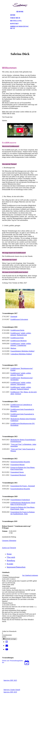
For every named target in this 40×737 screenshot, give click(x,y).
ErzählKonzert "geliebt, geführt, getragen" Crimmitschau (20, 344)
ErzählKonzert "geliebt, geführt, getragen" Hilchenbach (20, 383)
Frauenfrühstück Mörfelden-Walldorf (22, 351)
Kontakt (14, 23)
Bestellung (16, 21)
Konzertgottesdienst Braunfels (20, 489)
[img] (20, 5)
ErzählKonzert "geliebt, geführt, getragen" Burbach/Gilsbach (20, 388)
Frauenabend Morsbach (18, 475)
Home (12, 15)
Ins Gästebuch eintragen (30, 575)
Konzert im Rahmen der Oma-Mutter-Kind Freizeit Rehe (22, 468)
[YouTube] (7, 649)
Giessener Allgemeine (9, 540)
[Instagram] (7, 641)
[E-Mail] (7, 645)
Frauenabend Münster (17, 464)
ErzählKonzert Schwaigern (19, 319)
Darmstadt (13, 316)
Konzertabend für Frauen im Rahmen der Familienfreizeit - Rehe (22, 513)
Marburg (13, 348)
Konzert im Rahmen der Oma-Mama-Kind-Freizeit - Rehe (22, 508)
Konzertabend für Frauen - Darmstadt (22, 486)
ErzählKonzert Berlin (17, 330)
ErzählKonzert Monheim (18, 341)
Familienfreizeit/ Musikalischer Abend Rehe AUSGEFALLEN (22, 503)
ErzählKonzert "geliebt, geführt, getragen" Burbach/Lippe (20, 334)
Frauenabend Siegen (17, 472)
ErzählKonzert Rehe (17, 338)
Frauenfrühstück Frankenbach (20, 500)
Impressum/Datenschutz (19, 27)
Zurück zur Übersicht (9, 548)
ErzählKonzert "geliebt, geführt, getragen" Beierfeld (20, 374)
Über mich (15, 18)
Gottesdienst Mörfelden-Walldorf (21, 354)
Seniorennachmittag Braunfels (20, 462)
